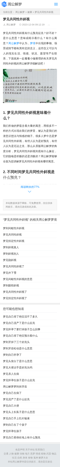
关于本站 (30, 449)
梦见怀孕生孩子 (12, 431)
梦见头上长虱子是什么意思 (19, 412)
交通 (6, 453)
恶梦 (32, 453)
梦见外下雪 (9, 272)
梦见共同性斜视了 (13, 266)
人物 (11, 453)
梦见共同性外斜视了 (15, 291)
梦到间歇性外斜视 (13, 228)
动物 (22, 453)
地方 (27, 453)
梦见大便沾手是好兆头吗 (17, 367)
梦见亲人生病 (11, 373)
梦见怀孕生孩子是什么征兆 (19, 380)
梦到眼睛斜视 (11, 285)
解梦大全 (43, 457)
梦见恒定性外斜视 (13, 241)
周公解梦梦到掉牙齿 (15, 386)
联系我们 (40, 449)
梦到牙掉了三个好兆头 (16, 342)
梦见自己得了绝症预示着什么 (20, 335)
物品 (54, 453)
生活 (14, 457)
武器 (48, 453)
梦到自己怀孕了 (12, 354)
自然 (19, 457)
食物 (30, 457)
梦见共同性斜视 (12, 234)
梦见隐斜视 (9, 260)
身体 (25, 457)
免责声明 (20, 449)
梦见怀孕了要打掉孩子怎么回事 (21, 329)
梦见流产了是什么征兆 (16, 399)
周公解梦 (20, 12)
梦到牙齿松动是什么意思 (17, 348)
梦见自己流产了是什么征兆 (19, 323)
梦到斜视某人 (11, 247)
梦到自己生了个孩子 (15, 424)
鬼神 (35, 457)
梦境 (32, 43)
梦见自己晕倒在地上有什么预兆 (21, 437)
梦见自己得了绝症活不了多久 (20, 316)
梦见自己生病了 (12, 393)
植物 (43, 453)
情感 (38, 453)
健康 (29, 12)
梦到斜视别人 (11, 253)
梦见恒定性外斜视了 (15, 298)
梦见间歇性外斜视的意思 (17, 279)
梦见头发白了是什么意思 (17, 361)
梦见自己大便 (11, 405)
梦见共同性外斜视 (44, 12)
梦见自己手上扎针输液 (16, 418)
